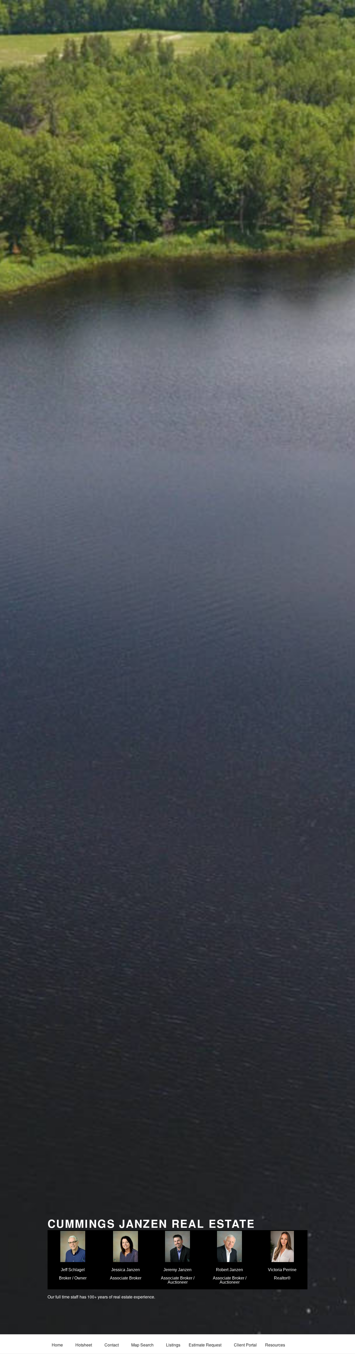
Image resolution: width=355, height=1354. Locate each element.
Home (57, 1345)
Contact (111, 1345)
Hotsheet (83, 1345)
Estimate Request (205, 1345)
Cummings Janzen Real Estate (151, 1223)
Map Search (142, 1345)
